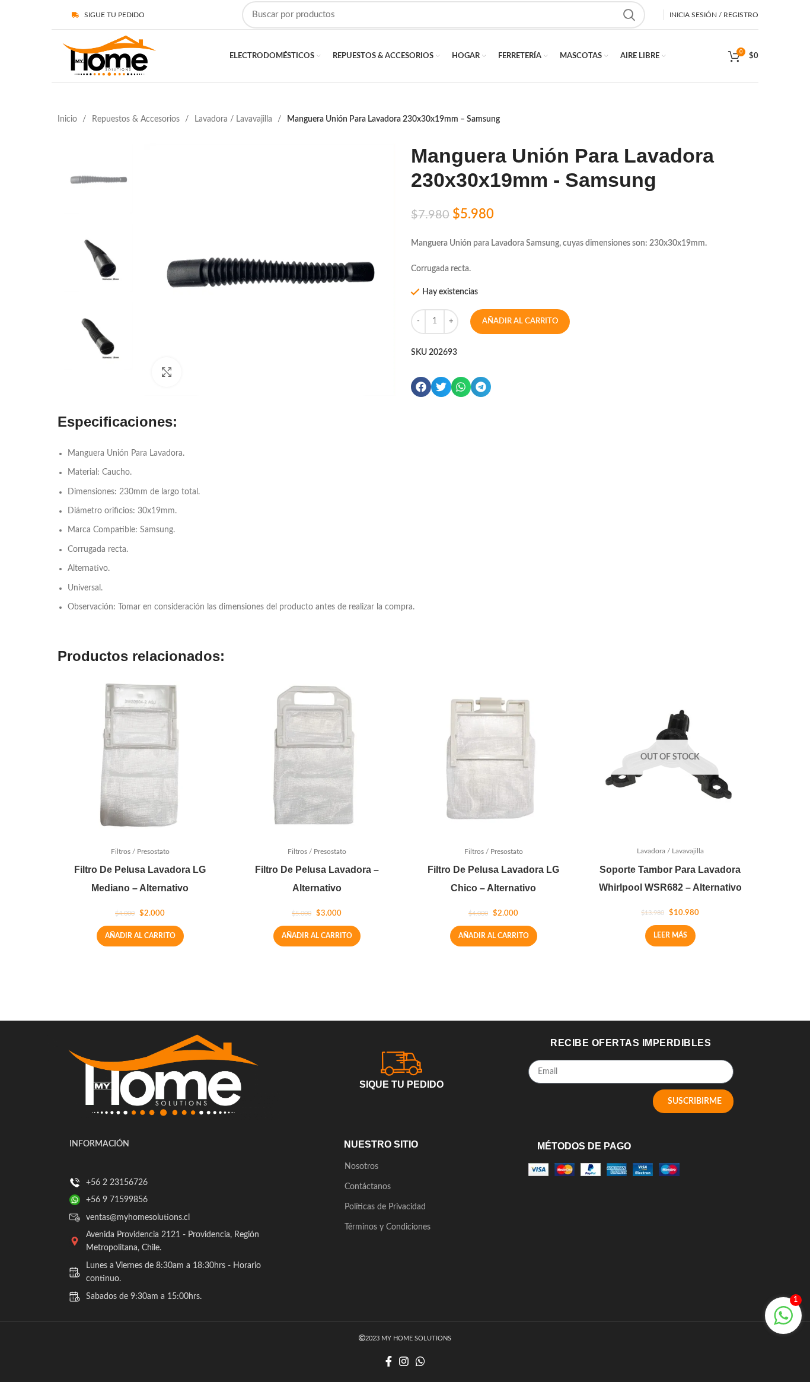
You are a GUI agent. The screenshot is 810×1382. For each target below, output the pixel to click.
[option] (98, 178)
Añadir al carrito (520, 321)
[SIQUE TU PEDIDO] (401, 1061)
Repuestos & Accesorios (137, 119)
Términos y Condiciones (387, 1227)
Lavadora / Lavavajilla (234, 119)
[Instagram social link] (404, 1361)
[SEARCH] (629, 14)
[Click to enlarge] (166, 372)
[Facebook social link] (389, 1361)
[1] (783, 1323)
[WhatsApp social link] (420, 1361)
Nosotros (361, 1166)
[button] (421, 387)
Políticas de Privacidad (385, 1207)
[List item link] (74, 1182)
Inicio (68, 119)
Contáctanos (368, 1187)
